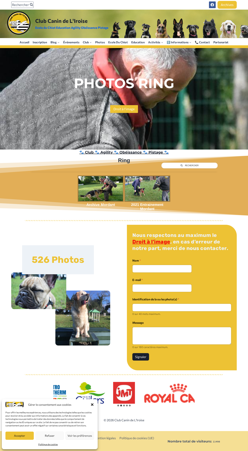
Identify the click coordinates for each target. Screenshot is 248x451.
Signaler (140, 357)
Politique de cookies (48, 444)
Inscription (40, 42)
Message (138, 322)
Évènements (71, 42)
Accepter (19, 435)
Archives (227, 5)
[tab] (118, 405)
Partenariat (220, 42)
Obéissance (130, 152)
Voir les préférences (80, 435)
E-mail (137, 280)
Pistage (156, 152)
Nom (136, 260)
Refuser (49, 435)
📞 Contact (202, 42)
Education (138, 42)
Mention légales (105, 438)
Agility (106, 152)
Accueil (24, 42)
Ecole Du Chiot (118, 42)
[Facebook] (212, 4)
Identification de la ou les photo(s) (155, 299)
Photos (100, 42)
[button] (92, 404)
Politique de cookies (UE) (136, 438)
